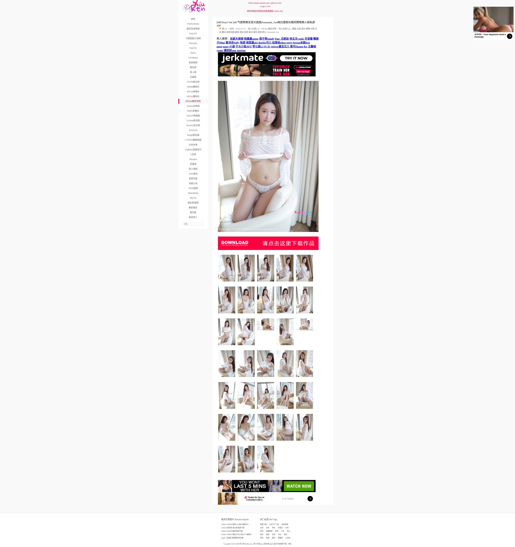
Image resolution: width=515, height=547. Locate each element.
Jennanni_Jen (273, 32)
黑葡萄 (280, 538)
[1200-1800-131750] (285, 378)
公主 (282, 531)
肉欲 (246, 32)
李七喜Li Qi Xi (261, 46)
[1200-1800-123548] (266, 442)
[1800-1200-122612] (304, 331)
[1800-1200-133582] (266, 331)
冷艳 (312, 29)
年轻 (273, 528)
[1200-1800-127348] (285, 410)
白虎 (267, 528)
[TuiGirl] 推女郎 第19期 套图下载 (232, 528)
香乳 (255, 32)
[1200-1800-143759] (266, 410)
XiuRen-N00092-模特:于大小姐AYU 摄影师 (236, 534)
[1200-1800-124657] (227, 346)
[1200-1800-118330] (246, 410)
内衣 (287, 528)
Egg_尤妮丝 (282, 38)
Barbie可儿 (265, 42)
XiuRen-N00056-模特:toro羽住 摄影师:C (235, 524)
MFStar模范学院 (268, 29)
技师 (261, 531)
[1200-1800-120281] (246, 442)
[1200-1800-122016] (266, 378)
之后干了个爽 (274, 524)
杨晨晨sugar (251, 38)
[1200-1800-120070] (227, 378)
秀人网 (241, 544)
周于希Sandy (266, 38)
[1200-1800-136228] (304, 314)
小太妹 (287, 538)
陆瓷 (242, 42)
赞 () (224, 29)
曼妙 (273, 538)
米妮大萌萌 (236, 38)
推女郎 (266, 544)
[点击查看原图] (268, 233)
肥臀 (308, 29)
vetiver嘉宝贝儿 (280, 46)
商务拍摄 (230, 32)
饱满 (267, 534)
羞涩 (251, 32)
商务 (276, 531)
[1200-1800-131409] (304, 442)
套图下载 (263, 524)
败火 (264, 32)
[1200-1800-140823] (266, 282)
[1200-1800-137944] (304, 410)
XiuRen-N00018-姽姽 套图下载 (232, 531)
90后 (279, 534)
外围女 (280, 528)
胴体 (237, 32)
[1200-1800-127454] (266, 473)
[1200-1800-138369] (246, 346)
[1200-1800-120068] (246, 378)
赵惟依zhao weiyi (282, 42)
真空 (303, 29)
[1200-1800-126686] (227, 442)
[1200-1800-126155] (285, 282)
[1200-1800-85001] (285, 442)
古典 (299, 29)
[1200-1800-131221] (227, 282)
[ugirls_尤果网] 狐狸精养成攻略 (232, 538)
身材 (285, 534)
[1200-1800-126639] (246, 314)
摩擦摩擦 (269, 531)
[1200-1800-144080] (227, 473)
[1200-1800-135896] (285, 346)
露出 (224, 32)
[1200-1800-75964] (266, 314)
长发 (261, 528)
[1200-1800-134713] (304, 282)
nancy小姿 (229, 46)
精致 (294, 29)
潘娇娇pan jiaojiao (235, 50)
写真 (273, 534)
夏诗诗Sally (232, 42)
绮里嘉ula (252, 42)
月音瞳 (309, 38)
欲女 (261, 538)
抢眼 (260, 32)
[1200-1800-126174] (227, 410)
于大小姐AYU (244, 46)
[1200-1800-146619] (227, 314)
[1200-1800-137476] (285, 314)
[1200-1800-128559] (246, 473)
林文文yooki (297, 38)
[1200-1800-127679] (304, 378)
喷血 (242, 32)
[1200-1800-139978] (246, 282)
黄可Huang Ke (298, 46)
